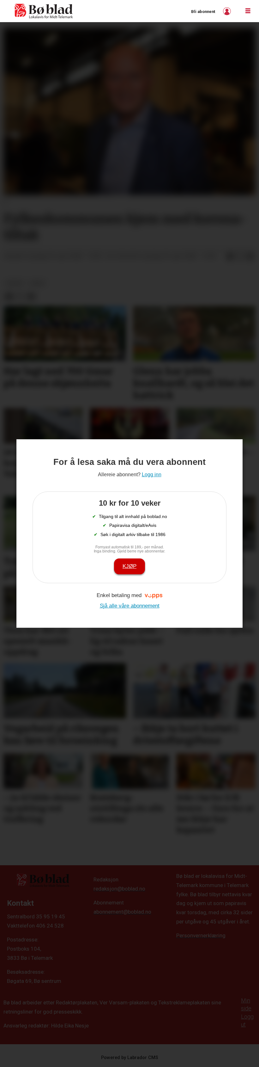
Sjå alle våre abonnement (130, 606)
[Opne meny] (248, 11)
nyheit (15, 283)
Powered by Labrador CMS (129, 1057)
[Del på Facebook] (230, 256)
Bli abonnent (203, 11)
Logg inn (227, 11)
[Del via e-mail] (250, 256)
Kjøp (129, 566)
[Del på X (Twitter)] (240, 256)
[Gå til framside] (44, 11)
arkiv (38, 283)
